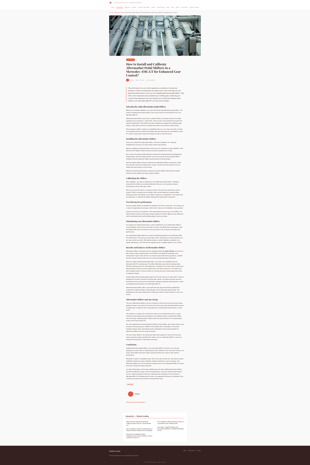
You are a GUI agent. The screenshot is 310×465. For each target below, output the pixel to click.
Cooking (134, 7)
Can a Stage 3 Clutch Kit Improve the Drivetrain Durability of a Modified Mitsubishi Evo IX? (170, 428)
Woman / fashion (194, 7)
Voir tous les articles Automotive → (136, 402)
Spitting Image (115, 451)
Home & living (160, 7)
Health (153, 7)
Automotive (119, 7)
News (167, 7)
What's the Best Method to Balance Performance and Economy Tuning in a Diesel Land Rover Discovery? (139, 435)
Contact (199, 450)
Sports (177, 7)
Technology (184, 7)
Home (112, 7)
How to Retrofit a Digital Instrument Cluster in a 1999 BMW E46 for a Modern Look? (170, 422)
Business (127, 7)
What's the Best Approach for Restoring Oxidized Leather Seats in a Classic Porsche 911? (138, 423)
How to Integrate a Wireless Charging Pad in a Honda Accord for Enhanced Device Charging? (139, 429)
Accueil (111, 12)
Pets (172, 7)
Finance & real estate (143, 7)
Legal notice (191, 450)
